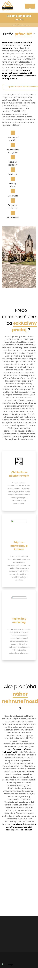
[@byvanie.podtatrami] (7, 861)
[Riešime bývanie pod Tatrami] (7, 6)
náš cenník (19, 824)
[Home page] (8, 25)
